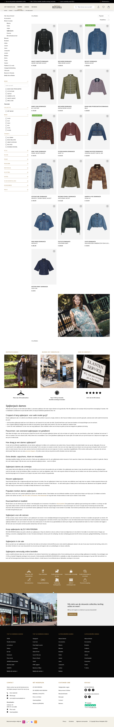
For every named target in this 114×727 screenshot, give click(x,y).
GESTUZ (9, 93)
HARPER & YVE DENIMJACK (93, 196)
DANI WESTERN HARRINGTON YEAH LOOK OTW (97, 243)
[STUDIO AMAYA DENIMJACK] (70, 131)
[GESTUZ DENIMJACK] (70, 222)
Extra (6, 176)
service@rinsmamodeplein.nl (17, 698)
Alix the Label (10, 664)
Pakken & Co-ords (9, 65)
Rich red (9, 144)
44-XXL (9, 130)
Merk (6, 81)
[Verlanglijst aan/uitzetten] (54, 26)
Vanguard (35, 638)
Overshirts (87, 661)
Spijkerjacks (10, 30)
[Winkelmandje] (108, 7)
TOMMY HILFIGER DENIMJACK (94, 151)
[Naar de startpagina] (57, 7)
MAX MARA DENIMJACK (38, 241)
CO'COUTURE (10, 91)
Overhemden (88, 658)
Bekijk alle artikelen (9, 75)
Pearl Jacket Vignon (38, 153)
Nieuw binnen (62, 638)
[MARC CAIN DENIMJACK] (43, 86)
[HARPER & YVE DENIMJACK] (97, 176)
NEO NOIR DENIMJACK (65, 61)
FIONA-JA (87, 198)
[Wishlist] (103, 7)
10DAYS (9, 668)
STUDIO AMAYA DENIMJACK (66, 151)
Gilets (8, 25)
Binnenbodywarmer (12, 35)
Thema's (7, 133)
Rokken (6, 55)
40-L (8, 125)
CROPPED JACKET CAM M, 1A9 (94, 153)
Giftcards (6, 70)
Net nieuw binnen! (9, 16)
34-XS (8, 118)
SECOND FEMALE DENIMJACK (67, 196)
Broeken (6, 40)
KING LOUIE (10, 100)
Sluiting (7, 172)
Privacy (64, 721)
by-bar (8, 651)
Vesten (6, 63)
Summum (9, 655)
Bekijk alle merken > (12, 671)
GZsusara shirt (63, 243)
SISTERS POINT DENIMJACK (39, 286)
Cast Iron (35, 642)
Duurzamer (8, 185)
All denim (10, 137)
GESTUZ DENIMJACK (64, 241)
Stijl (5, 150)
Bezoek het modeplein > (51, 352)
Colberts (86, 648)
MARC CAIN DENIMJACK (38, 106)
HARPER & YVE (11, 96)
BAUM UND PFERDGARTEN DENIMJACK (96, 106)
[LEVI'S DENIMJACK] (97, 222)
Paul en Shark (36, 658)
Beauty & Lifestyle (9, 73)
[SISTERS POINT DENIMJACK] (43, 267)
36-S (8, 121)
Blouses (6, 38)
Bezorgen (61, 697)
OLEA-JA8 (34, 288)
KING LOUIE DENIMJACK (38, 151)
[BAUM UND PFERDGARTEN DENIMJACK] (97, 86)
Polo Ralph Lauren (38, 645)
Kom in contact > (85, 352)
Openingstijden (14, 712)
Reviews (61, 703)
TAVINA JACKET (89, 63)
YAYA (8, 638)
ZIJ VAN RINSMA (37, 687)
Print (6, 159)
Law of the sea (37, 655)
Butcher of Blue (37, 668)
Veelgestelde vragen (64, 687)
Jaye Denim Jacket (64, 198)
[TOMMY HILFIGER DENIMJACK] (97, 131)
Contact (61, 700)
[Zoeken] (75, 7)
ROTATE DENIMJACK (91, 61)
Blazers (9, 23)
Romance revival (12, 147)
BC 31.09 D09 (35, 108)
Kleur (6, 154)
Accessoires (7, 18)
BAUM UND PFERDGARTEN (14, 89)
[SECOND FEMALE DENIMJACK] (70, 176)
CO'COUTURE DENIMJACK (39, 196)
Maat (6, 114)
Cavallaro (35, 648)
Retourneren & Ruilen (64, 690)
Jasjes (8, 28)
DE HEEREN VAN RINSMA (40, 690)
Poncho (9, 33)
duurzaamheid (61, 503)
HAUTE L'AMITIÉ (11, 98)
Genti (34, 661)
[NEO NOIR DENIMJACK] (70, 41)
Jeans (5, 48)
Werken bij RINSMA (38, 703)
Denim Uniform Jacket (38, 63)
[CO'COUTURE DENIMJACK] (43, 176)
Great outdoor (12, 142)
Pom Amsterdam (42, 495)
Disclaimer (71, 721)
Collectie (7, 107)
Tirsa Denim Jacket (64, 63)
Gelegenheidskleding (9, 68)
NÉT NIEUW (10, 111)
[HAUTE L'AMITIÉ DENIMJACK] (43, 41)
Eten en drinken (37, 697)
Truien (6, 60)
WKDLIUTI (34, 243)
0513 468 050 (13, 693)
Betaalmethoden (63, 693)
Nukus (8, 648)
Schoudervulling (10, 181)
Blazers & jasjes (8, 20)
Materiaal (7, 168)
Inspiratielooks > (12, 352)
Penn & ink (10, 658)
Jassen (6, 45)
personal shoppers (30, 451)
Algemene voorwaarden (82, 721)
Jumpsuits (7, 50)
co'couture (10, 645)
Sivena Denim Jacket (64, 108)
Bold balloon (11, 140)
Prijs (6, 189)
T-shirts (86, 668)
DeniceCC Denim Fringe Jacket (41, 198)
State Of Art (36, 651)
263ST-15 (60, 153)
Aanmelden (72, 614)
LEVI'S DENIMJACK (90, 241)
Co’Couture (34, 495)
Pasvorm (7, 163)
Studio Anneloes (11, 642)
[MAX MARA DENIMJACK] (43, 222)
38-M (8, 123)
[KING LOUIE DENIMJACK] (43, 131)
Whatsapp (12, 695)
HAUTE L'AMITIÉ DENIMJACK (39, 61)
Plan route (12, 709)
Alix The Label (26, 495)
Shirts (5, 58)
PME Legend (36, 664)
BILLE (86, 108)
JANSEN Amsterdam (12, 661)
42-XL (8, 127)
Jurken (6, 53)
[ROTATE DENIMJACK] (97, 41)
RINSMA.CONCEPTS (38, 693)
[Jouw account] (98, 7)
